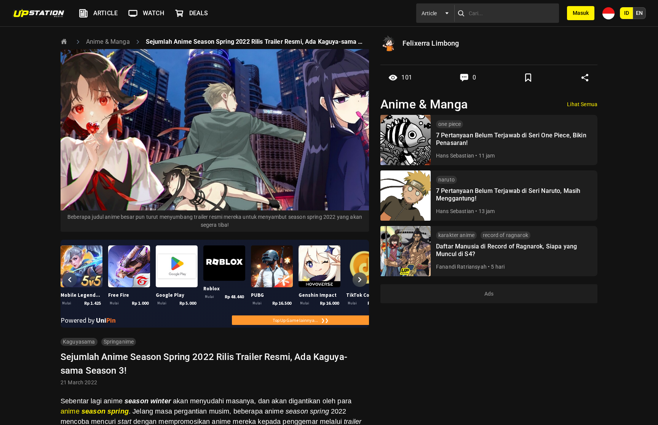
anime (95, 411)
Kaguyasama (79, 342)
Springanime (119, 342)
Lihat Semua (582, 104)
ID (626, 13)
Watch (153, 13)
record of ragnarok (505, 235)
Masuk (581, 13)
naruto (446, 180)
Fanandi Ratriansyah (461, 267)
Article (105, 13)
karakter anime (456, 235)
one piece (449, 124)
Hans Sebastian (455, 156)
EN (639, 13)
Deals (198, 13)
